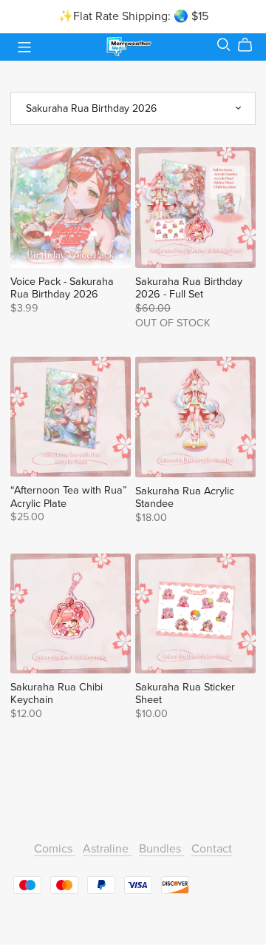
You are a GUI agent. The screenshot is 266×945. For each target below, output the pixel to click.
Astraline (107, 848)
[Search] (224, 45)
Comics (54, 848)
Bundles (161, 848)
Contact (211, 848)
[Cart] (251, 45)
